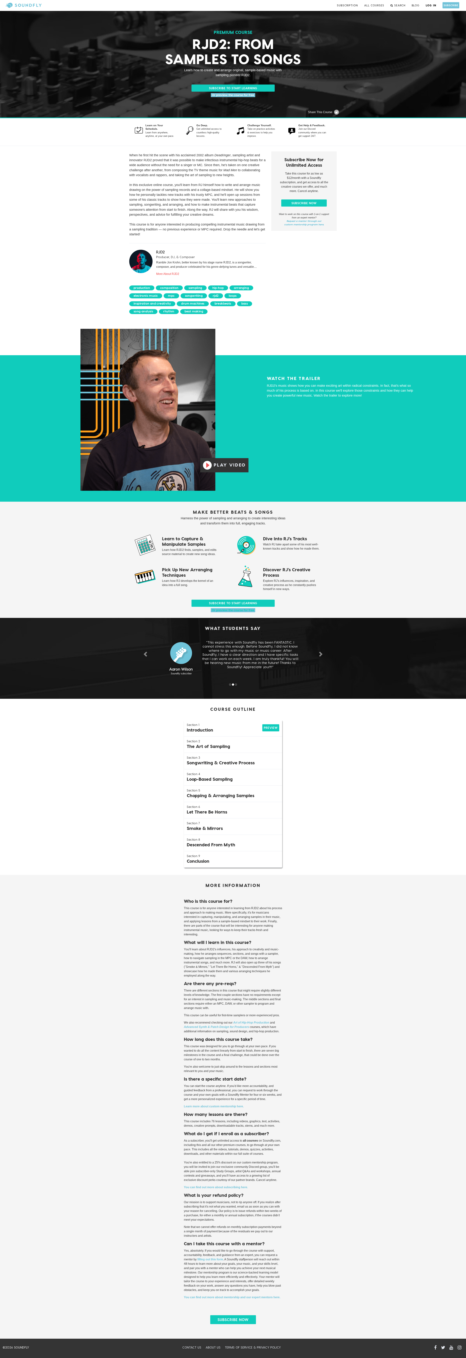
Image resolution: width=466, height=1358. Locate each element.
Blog (416, 5)
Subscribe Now (304, 203)
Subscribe (451, 5)
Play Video (230, 464)
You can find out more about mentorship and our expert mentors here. (232, 1297)
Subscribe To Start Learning (233, 88)
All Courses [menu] (374, 5)
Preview (271, 727)
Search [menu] (399, 5)
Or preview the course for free (233, 95)
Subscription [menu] (347, 5)
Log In (431, 5)
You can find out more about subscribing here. (216, 1187)
